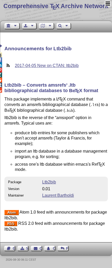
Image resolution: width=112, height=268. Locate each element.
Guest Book (14, 248)
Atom (11, 212)
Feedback (67, 248)
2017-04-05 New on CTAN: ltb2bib (47, 65)
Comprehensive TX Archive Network (55, 6)
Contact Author (54, 248)
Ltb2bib (49, 182)
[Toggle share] (1, 45)
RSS (10, 224)
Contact (41, 248)
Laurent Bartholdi (58, 195)
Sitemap (27, 248)
